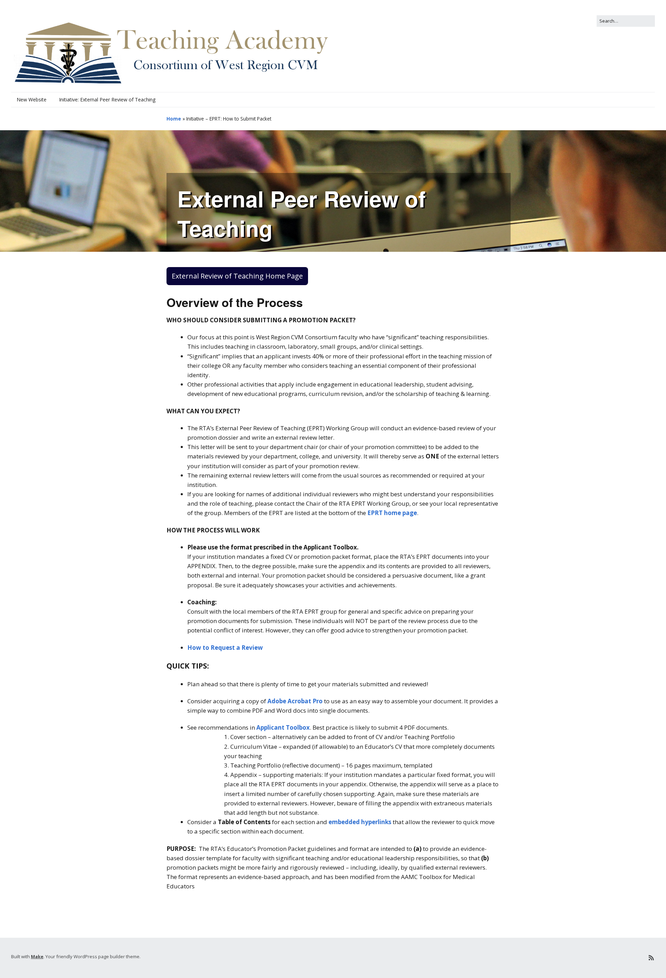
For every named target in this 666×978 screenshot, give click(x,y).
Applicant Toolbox (283, 727)
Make (37, 956)
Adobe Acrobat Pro (295, 701)
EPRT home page (392, 513)
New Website (31, 99)
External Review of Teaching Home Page (237, 276)
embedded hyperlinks (359, 822)
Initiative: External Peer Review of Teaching (107, 99)
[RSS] (651, 957)
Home (173, 118)
